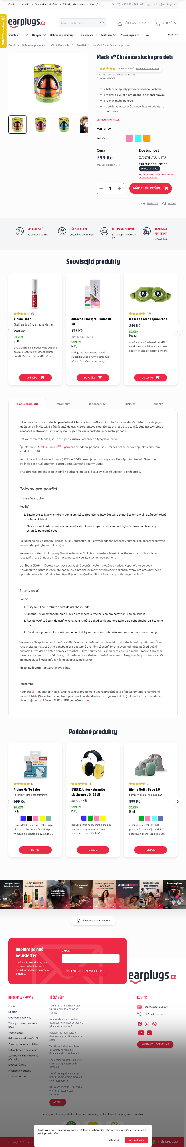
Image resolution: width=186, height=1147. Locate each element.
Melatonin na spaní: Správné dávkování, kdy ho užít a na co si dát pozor (66, 1036)
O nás (11, 4)
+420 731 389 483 (154, 1014)
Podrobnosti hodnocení (147, 68)
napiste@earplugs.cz (155, 1007)
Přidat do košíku (147, 188)
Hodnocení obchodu (19, 1070)
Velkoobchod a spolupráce (23, 1050)
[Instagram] (147, 1023)
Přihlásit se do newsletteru (84, 971)
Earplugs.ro (124, 1114)
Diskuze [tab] (130, 404)
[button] (177, 330)
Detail (35, 849)
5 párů (65, 447)
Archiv (57, 1102)
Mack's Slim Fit (49, 447)
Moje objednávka (17, 1076)
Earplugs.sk (62, 1114)
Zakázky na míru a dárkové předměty (23, 1057)
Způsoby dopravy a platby (23, 1044)
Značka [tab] (158, 404)
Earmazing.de (93, 1114)
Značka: (106, 78)
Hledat (101, 22)
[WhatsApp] (154, 1023)
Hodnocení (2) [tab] (97, 404)
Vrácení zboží (15, 1032)
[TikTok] (149, 1032)
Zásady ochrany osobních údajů (80, 4)
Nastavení (112, 1140)
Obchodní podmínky (46, 4)
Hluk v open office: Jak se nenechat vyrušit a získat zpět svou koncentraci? (65, 1091)
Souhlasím (139, 1140)
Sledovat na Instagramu (96, 920)
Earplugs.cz (48, 1114)
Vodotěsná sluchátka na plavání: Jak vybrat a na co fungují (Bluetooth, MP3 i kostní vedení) (65, 1050)
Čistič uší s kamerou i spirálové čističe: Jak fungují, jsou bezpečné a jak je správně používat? (66, 1023)
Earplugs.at (109, 1114)
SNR (34, 692)
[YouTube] (141, 1032)
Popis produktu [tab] (27, 404)
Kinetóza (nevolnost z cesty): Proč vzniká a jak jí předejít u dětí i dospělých (65, 1063)
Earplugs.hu (78, 1114)
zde (86, 700)
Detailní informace (108, 119)
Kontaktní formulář (155, 1044)
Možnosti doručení (156, 176)
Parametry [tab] (63, 404)
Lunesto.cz (138, 1114)
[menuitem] (18, 35)
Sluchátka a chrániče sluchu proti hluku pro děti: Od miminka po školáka (64, 1009)
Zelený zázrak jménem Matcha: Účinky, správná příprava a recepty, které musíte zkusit (65, 1077)
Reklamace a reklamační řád (23, 1038)
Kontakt (25, 4)
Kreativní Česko (17, 1065)
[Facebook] (140, 1023)
